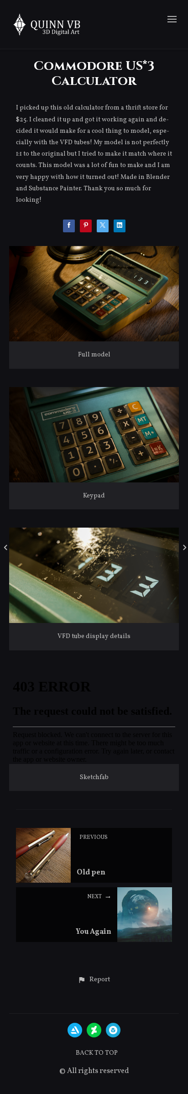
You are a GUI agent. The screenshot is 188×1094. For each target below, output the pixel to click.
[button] (94, 980)
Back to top (97, 1053)
